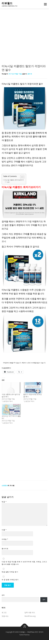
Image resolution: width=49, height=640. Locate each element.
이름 (4, 530)
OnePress (31, 632)
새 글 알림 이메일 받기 (10, 580)
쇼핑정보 (5, 485)
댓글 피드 (5, 616)
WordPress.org (29, 616)
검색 (3, 595)
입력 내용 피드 (29, 612)
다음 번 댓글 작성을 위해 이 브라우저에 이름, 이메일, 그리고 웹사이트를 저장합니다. (24, 563)
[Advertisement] (24, 38)
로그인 (4, 612)
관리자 (29, 74)
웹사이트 (5, 549)
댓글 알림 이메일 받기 (10, 572)
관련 (8, 182)
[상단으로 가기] (25, 627)
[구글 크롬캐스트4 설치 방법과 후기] (11, 387)
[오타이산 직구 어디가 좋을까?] (11, 409)
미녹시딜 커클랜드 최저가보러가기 (14, 180)
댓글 (4, 502)
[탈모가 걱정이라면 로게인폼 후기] (33, 387)
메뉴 (44, 4)
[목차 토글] (21, 177)
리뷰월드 (7, 3)
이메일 (5, 539)
